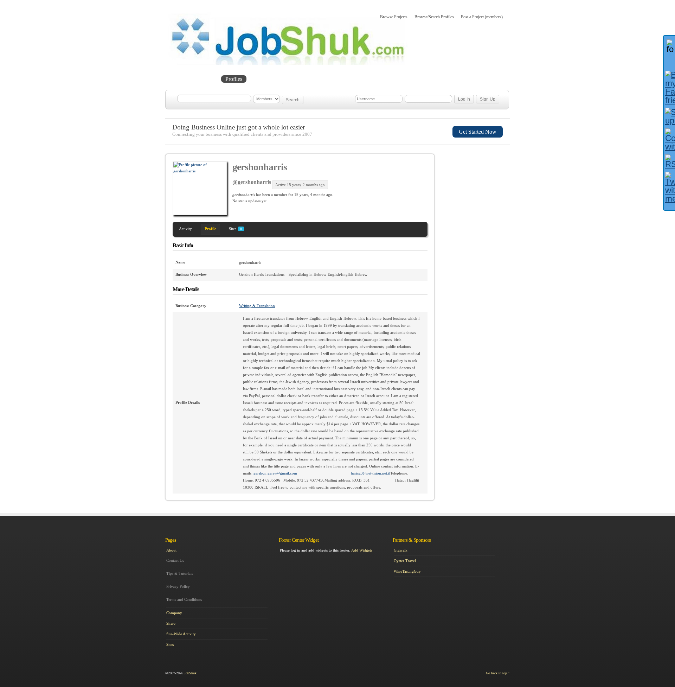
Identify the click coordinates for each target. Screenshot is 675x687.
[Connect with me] (669, 139)
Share (170, 623)
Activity (185, 229)
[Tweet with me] (669, 187)
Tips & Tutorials (179, 573)
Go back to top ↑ (498, 673)
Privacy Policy (178, 586)
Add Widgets (361, 550)
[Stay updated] (669, 116)
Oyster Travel (405, 561)
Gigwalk (400, 550)
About (309, 79)
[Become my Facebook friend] (669, 87)
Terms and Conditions (184, 599)
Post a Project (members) (482, 16)
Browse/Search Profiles (434, 16)
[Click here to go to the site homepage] (288, 63)
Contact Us (175, 560)
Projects (206, 79)
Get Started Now (477, 132)
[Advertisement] (477, 191)
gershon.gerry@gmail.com (275, 473)
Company (174, 613)
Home (180, 79)
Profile (210, 229)
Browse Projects (393, 16)
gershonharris (259, 166)
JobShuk (190, 673)
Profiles (233, 79)
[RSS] (669, 161)
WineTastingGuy (407, 571)
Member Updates (272, 79)
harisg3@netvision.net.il (370, 473)
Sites (235, 229)
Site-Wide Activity (181, 634)
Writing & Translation (257, 306)
